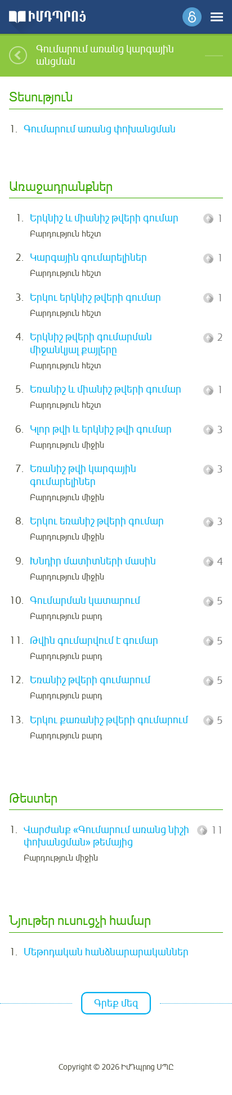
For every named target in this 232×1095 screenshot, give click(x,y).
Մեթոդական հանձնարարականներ (106, 952)
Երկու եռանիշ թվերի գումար (97, 521)
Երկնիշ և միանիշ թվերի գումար (104, 218)
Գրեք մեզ (116, 1003)
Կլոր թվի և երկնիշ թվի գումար (101, 429)
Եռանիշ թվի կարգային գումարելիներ (83, 475)
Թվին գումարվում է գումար (94, 640)
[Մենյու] (217, 17)
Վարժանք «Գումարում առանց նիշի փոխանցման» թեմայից (106, 836)
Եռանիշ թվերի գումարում (90, 680)
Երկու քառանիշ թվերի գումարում (109, 720)
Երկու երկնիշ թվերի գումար (95, 297)
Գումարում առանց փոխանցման (100, 129)
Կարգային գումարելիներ (88, 257)
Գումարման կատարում (85, 600)
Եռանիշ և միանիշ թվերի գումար (105, 389)
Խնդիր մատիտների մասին (93, 561)
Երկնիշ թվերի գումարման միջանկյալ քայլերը (91, 343)
